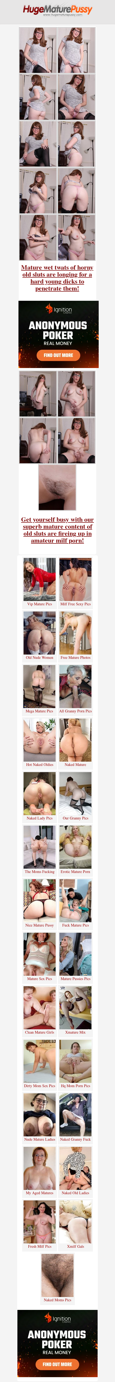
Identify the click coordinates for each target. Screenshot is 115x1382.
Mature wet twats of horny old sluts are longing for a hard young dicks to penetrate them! (57, 277)
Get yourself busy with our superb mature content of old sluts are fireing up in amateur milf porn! (57, 529)
